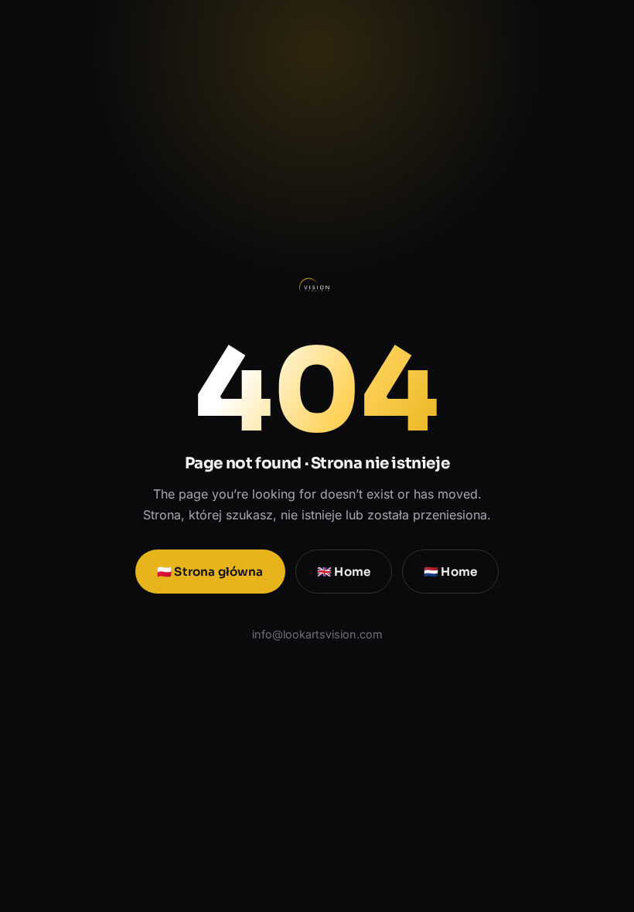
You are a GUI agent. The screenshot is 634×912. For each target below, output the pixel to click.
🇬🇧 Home (343, 571)
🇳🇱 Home (450, 571)
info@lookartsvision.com (317, 634)
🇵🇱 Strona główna (210, 571)
